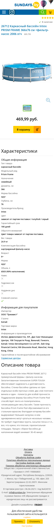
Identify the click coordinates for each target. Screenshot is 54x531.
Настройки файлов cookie (28, 463)
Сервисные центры (11, 358)
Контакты (28, 454)
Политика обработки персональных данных (28, 460)
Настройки (27, 526)
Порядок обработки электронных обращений (28, 465)
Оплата (28, 452)
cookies (27, 517)
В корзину (23, 129)
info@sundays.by (17, 492)
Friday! (38, 504)
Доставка (28, 449)
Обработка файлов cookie (28, 457)
